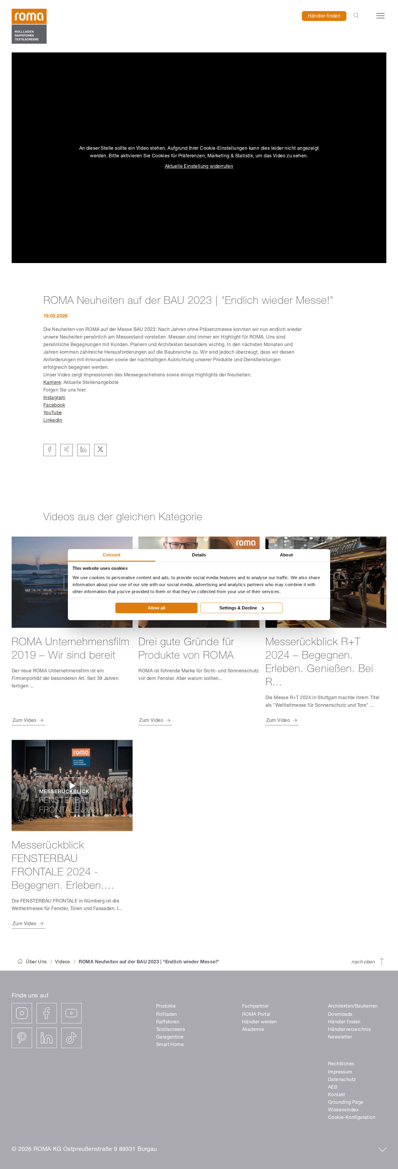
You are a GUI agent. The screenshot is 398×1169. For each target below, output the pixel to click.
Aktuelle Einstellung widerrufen (199, 167)
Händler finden (324, 16)
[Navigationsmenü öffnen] (380, 16)
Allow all (156, 607)
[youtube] (71, 1013)
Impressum (340, 1072)
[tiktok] (71, 1038)
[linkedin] (46, 1038)
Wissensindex (343, 1110)
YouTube (52, 413)
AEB (332, 1087)
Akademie (253, 1030)
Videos (62, 962)
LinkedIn (52, 421)
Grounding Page (346, 1103)
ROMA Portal (256, 1015)
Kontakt (336, 1095)
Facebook (54, 405)
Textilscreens (170, 1030)
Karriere (52, 383)
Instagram (54, 398)
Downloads (340, 1015)
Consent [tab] (111, 554)
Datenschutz (342, 1080)
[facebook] (46, 1013)
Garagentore (170, 1037)
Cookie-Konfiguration (351, 1118)
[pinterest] (22, 1038)
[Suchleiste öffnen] (356, 16)
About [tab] (286, 554)
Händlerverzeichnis (349, 1030)
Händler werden (259, 1022)
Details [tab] (199, 554)
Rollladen (166, 1015)
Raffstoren (167, 1022)
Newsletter (340, 1037)
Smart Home (170, 1045)
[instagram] (22, 1013)
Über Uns (36, 962)
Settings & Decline (238, 607)
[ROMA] (29, 26)
